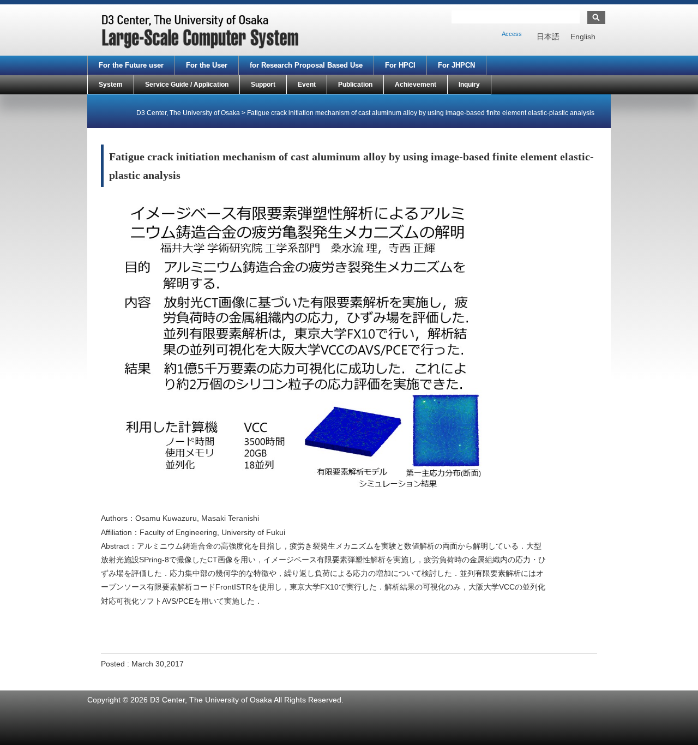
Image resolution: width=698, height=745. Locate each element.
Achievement (415, 84)
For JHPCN (456, 65)
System (111, 84)
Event (307, 84)
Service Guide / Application (186, 84)
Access (512, 34)
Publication (355, 84)
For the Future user (131, 65)
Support (263, 84)
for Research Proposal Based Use (306, 65)
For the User (206, 65)
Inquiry (469, 84)
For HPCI (400, 65)
